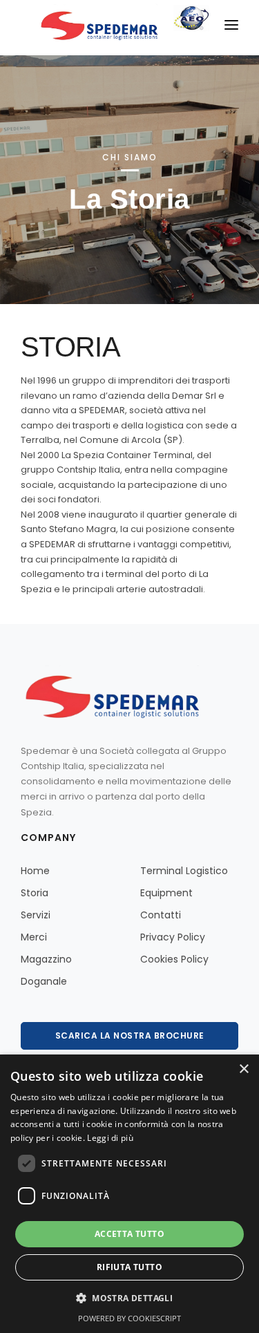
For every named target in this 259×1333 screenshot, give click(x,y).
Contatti (160, 915)
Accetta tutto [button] (129, 1234)
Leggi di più (110, 1138)
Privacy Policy (172, 937)
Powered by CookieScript (129, 1318)
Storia (34, 893)
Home (35, 871)
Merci (34, 937)
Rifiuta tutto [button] (129, 1267)
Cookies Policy (174, 959)
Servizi (35, 915)
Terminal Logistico (184, 871)
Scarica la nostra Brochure (129, 1035)
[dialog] (129, 1194)
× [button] (243, 1069)
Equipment (166, 893)
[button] (129, 1298)
